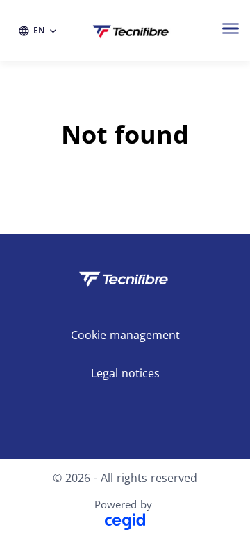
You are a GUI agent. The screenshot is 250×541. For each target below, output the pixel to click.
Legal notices (125, 373)
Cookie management (125, 335)
